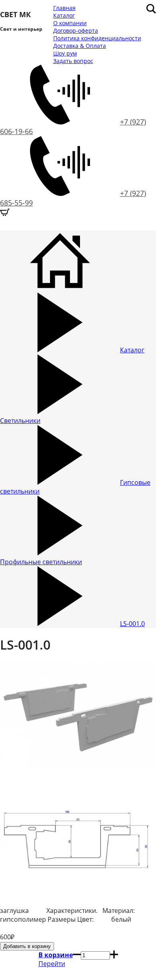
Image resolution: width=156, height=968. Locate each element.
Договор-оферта (75, 30)
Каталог (64, 15)
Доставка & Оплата (79, 45)
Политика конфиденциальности (97, 38)
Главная (64, 8)
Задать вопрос (73, 61)
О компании (70, 23)
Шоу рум (65, 53)
